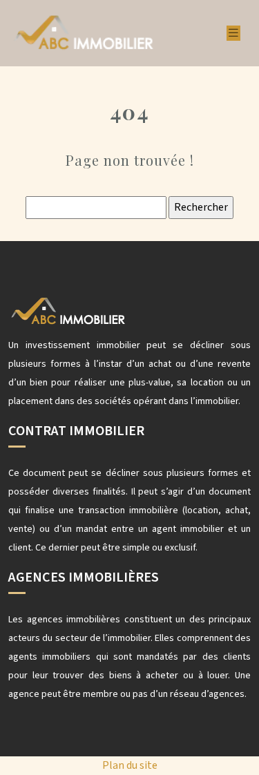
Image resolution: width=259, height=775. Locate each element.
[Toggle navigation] (233, 33)
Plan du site (129, 765)
